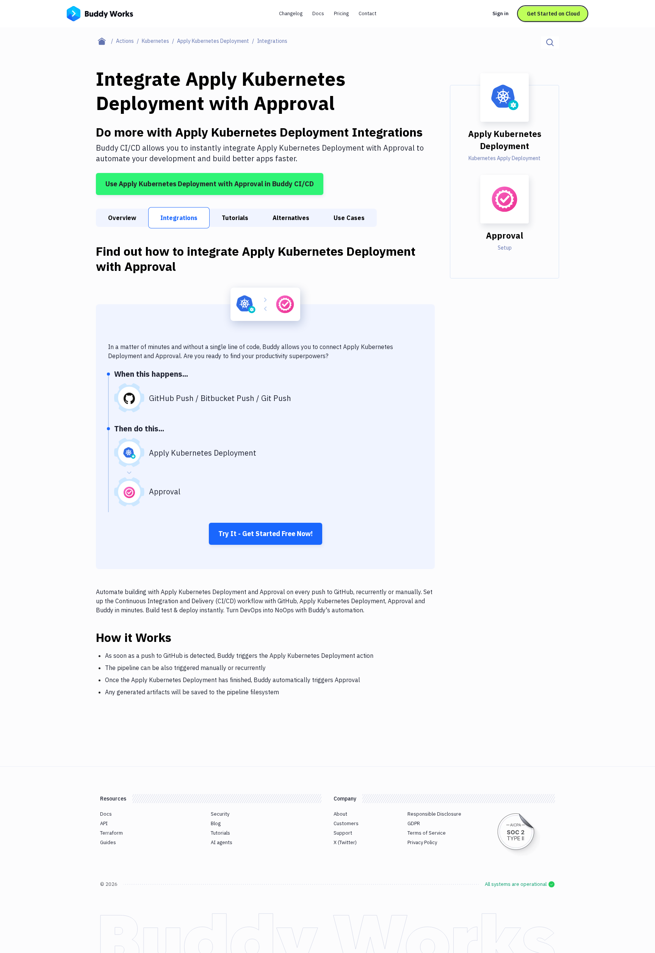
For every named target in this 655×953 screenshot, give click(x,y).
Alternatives (291, 218)
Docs (318, 13)
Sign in (500, 13)
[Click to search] (550, 42)
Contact (367, 13)
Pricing (341, 13)
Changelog (290, 13)
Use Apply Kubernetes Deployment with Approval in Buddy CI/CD (209, 183)
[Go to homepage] (100, 13)
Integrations (178, 218)
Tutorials (235, 218)
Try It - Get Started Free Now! (265, 533)
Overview (122, 218)
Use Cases (349, 218)
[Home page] (106, 41)
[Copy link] (180, 637)
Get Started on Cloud (553, 13)
